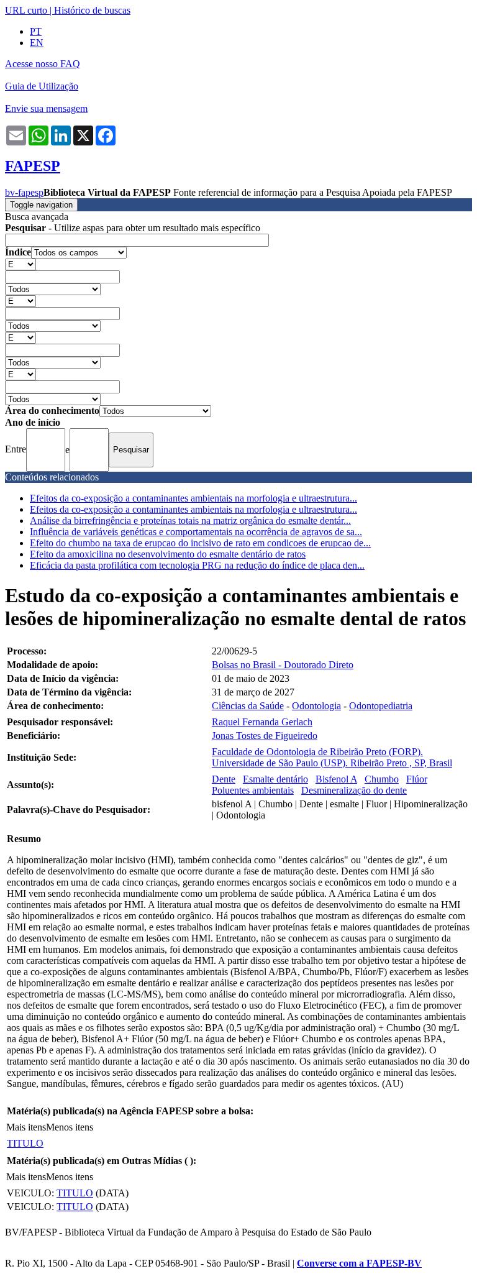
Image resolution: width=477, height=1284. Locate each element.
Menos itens (69, 1127)
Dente (223, 779)
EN (36, 42)
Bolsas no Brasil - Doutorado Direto (282, 664)
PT (36, 31)
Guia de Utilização (41, 86)
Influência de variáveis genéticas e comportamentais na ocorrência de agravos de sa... (196, 531)
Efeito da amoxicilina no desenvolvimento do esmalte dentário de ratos (168, 554)
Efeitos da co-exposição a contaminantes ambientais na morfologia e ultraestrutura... (193, 498)
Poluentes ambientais (253, 790)
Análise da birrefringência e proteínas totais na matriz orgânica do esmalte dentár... (190, 520)
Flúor (416, 779)
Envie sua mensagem (46, 108)
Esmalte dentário (275, 779)
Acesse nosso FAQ (42, 63)
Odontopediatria (380, 705)
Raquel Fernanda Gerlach (262, 722)
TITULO (25, 1143)
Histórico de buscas (92, 10)
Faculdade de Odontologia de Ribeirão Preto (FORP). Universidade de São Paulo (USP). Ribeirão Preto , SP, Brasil (332, 757)
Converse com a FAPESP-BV (359, 1263)
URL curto (26, 10)
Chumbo (382, 779)
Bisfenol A (336, 779)
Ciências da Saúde (248, 705)
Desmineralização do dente (354, 790)
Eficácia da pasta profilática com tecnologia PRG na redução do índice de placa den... (197, 565)
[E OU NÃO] (20, 264)
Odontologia (316, 705)
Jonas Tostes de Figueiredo (264, 735)
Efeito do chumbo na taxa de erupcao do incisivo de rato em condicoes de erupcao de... (200, 543)
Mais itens (26, 1127)
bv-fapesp (24, 192)
